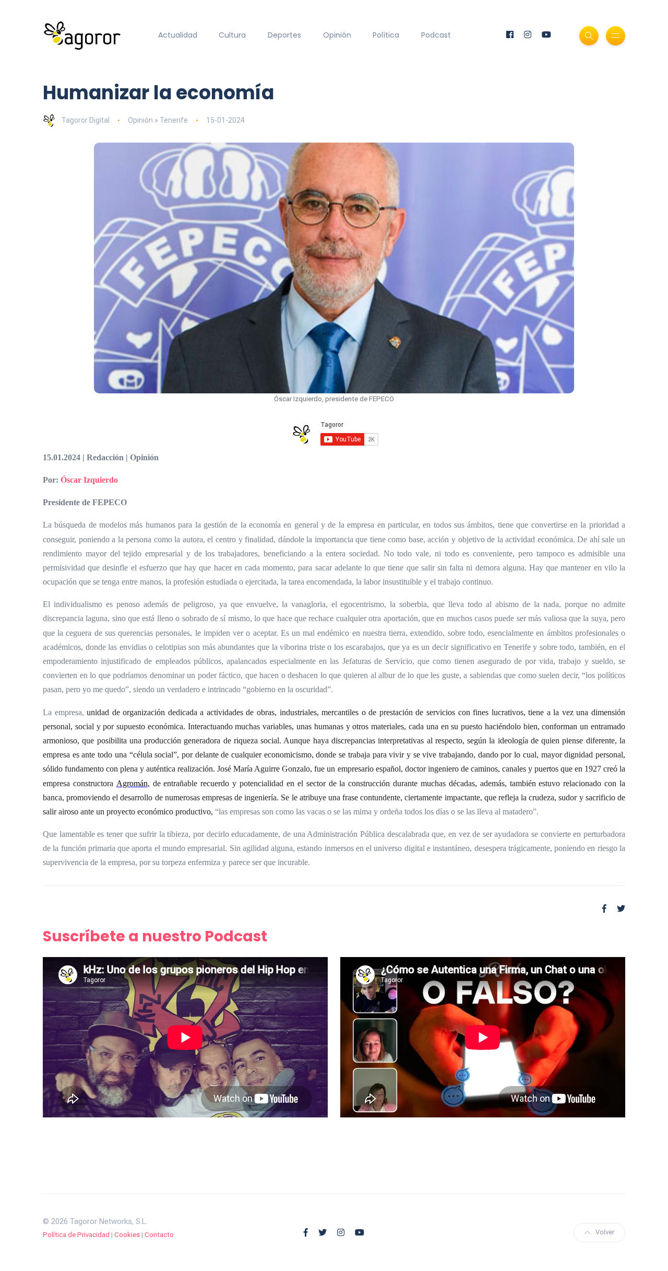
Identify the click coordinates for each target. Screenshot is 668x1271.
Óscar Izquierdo (89, 479)
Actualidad (177, 35)
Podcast (436, 35)
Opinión (337, 35)
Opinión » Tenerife (158, 120)
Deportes (284, 35)
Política (386, 35)
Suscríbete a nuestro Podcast (155, 936)
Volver (604, 1232)
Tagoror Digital (86, 120)
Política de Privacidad (76, 1235)
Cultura (232, 35)
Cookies (127, 1235)
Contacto (159, 1235)
